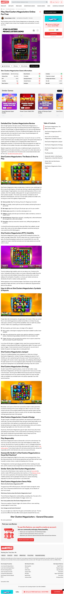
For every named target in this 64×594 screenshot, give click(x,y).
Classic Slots (60, 571)
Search (46, 2)
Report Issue (33, 30)
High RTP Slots (60, 566)
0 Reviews (15, 66)
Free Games (19, 5)
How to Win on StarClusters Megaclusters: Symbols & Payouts (53, 137)
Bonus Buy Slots (60, 569)
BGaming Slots (28, 566)
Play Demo (22, 50)
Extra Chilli (34, 471)
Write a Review (24, 66)
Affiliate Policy (22, 555)
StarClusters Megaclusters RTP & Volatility (53, 132)
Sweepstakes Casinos (29, 5)
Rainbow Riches (36, 473)
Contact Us (10, 555)
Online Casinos (41, 5)
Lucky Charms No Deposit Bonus (7, 568)
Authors (16, 555)
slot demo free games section (15, 153)
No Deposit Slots (59, 577)
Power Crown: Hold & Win (27, 111)
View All (59, 90)
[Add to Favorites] (40, 11)
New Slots (10, 5)
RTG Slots (27, 573)
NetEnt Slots (27, 569)
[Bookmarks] (61, 2)
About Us (3, 555)
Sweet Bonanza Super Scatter (8, 112)
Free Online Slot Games (10, 9)
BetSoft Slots (27, 575)
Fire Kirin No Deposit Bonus (6, 569)
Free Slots (3, 5)
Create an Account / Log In (25, 539)
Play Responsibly (49, 153)
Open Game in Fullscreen (37, 30)
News (48, 5)
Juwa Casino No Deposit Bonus (7, 566)
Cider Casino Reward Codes (6, 571)
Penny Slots (60, 575)
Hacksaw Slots (28, 571)
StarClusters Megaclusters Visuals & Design (54, 149)
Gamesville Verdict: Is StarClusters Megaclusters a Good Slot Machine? (54, 157)
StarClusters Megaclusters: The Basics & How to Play (53, 127)
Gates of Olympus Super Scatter (45, 112)
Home (3, 9)
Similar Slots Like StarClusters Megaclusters (52, 162)
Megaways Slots (59, 568)
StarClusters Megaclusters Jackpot (53, 141)
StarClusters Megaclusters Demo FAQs (53, 167)
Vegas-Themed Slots (59, 573)
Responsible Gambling (40, 555)
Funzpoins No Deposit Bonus (6, 573)
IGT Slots (27, 568)
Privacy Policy (30, 555)
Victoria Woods (8, 18)
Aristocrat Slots (28, 577)
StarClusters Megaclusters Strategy (54, 145)
